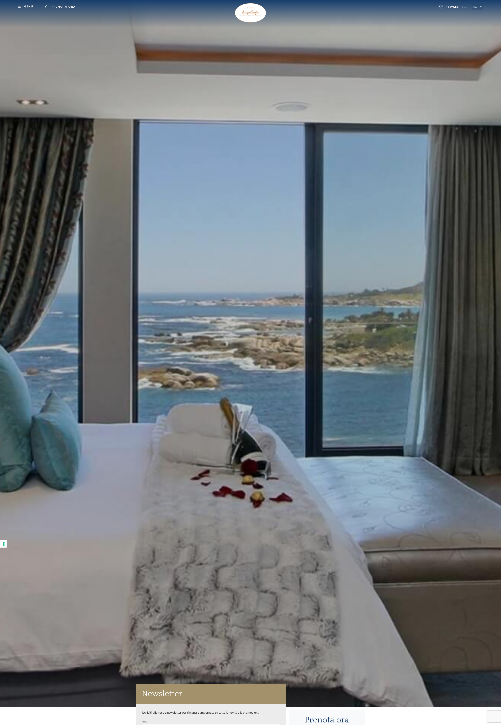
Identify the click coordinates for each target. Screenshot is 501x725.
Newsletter (456, 6)
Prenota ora (63, 6)
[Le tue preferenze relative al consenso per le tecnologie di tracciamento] (3, 544)
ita (475, 6)
